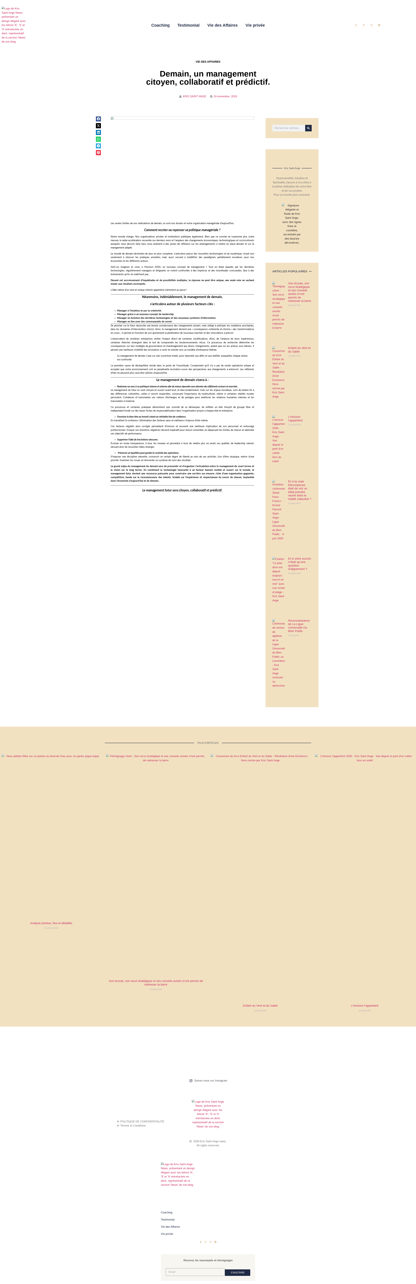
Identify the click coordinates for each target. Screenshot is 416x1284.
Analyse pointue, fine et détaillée (51, 923)
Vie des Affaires (222, 25)
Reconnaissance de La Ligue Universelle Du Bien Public (299, 626)
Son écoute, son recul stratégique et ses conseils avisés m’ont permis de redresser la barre (299, 292)
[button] (98, 119)
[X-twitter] (356, 25)
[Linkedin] (379, 25)
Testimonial (188, 25)
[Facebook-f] (363, 25)
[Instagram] (371, 25)
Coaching (160, 25)
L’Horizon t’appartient (295, 418)
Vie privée (255, 25)
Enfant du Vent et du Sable (299, 349)
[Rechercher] (308, 128)
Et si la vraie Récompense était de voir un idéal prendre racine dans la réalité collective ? (299, 490)
